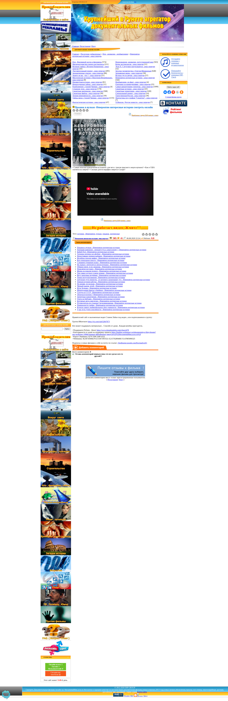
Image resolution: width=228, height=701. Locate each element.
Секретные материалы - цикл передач (87, 91)
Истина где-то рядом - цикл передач (130, 75)
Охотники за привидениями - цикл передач (133, 84)
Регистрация (85, 46)
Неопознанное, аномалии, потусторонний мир (134, 62)
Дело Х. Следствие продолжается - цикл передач (135, 67)
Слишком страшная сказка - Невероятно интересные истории (102, 263)
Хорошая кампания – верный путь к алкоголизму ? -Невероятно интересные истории (111, 250)
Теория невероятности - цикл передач (87, 96)
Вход (94, 46)
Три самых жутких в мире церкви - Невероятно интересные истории (105, 273)
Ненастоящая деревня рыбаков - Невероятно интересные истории (103, 256)
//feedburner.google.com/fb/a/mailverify (132, 343)
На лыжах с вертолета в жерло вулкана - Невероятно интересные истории (107, 265)
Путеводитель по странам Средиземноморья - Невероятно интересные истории (109, 303)
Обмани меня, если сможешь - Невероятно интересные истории (103, 267)
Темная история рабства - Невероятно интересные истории (101, 282)
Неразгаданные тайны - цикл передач (87, 84)
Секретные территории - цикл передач (131, 91)
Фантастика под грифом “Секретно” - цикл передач (136, 98)
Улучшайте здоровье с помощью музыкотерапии (177, 62)
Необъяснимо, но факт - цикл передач (130, 82)
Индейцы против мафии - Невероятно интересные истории (101, 258)
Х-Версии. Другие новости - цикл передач (132, 102)
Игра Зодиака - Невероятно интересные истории (97, 288)
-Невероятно (90, 234)
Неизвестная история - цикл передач (87, 82)
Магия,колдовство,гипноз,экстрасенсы (88, 64)
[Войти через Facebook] (169, 92)
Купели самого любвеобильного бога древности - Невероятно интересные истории (111, 307)
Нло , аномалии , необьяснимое (115, 54)
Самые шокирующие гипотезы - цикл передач (134, 87)
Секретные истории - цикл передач (129, 89)
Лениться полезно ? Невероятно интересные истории (98, 295)
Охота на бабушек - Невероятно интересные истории (98, 299)
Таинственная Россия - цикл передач (130, 96)
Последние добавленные (91, 54)
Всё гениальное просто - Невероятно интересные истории (100, 260)
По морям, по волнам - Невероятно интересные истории (100, 284)
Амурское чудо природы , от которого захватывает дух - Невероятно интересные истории (113, 280)
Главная (75, 46)
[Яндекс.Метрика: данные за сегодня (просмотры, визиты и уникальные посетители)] (142, 695)
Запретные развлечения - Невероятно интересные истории (101, 297)
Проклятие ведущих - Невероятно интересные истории (99, 269)
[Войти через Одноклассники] (181, 92)
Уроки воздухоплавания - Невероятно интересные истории (101, 278)
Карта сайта (142, 692)
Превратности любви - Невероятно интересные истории (100, 305)
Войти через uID (173, 87)
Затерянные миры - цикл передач (128, 73)
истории (80, 234)
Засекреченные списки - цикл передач (87, 73)
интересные (115, 234)
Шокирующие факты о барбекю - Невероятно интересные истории (104, 290)
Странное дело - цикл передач (84, 89)
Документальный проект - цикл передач (88, 71)
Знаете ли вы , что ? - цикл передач (86, 75)
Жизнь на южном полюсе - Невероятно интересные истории (101, 271)
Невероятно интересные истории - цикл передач (135, 78)
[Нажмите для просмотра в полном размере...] (89, 166)
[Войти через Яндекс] (173, 92)
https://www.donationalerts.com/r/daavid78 (113, 330)
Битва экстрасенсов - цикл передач (129, 64)
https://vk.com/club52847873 (99, 322)
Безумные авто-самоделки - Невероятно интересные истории (102, 301)
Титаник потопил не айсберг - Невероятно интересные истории (103, 254)
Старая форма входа (173, 97)
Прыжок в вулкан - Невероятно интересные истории (98, 248)
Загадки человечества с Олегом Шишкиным (133, 71)
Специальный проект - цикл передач (130, 93)
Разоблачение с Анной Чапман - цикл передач (91, 87)
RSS (135, 2)
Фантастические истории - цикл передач (88, 102)
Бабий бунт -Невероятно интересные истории (95, 252)
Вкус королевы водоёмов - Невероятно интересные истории (101, 275)
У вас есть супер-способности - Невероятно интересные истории (103, 310)
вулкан (99, 234)
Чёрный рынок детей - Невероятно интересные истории (100, 286)
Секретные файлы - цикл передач (86, 93)
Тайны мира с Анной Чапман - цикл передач (90, 98)
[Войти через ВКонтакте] (165, 92)
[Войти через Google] (177, 92)
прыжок (106, 234)
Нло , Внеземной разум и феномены (87, 62)
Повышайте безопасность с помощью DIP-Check (177, 74)
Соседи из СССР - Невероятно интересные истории (98, 292)
